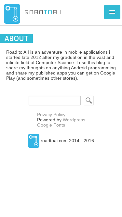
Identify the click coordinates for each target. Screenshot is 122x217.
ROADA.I (42, 12)
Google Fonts (51, 125)
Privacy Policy (51, 114)
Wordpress (74, 119)
